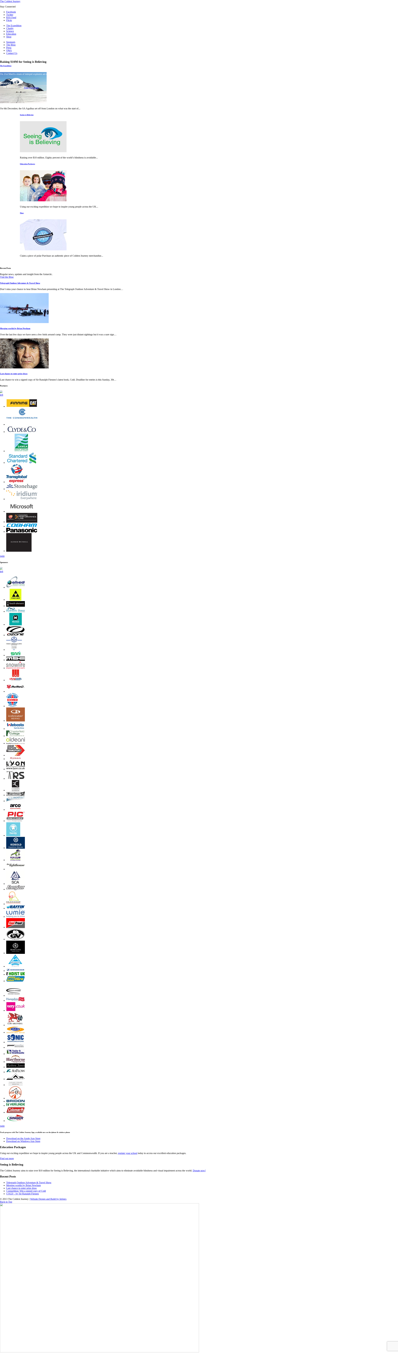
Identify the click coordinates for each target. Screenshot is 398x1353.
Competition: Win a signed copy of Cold (26, 1191)
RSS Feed (11, 17)
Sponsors (10, 42)
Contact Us (11, 53)
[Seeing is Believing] (43, 151)
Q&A (9, 50)
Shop (8, 36)
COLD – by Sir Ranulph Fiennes (22, 1193)
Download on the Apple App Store (23, 1138)
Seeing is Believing (27, 115)
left (1, 395)
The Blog (11, 44)
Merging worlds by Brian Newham (15, 328)
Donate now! (199, 1170)
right (2, 556)
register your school (127, 1153)
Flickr (9, 20)
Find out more (7, 1158)
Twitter (9, 14)
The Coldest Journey (10, 1)
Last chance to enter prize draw (14, 373)
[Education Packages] (43, 200)
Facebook (11, 12)
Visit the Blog (7, 277)
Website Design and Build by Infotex (48, 1199)
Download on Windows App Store (23, 1141)
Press (8, 47)
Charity (10, 28)
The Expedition (13, 25)
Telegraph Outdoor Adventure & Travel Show (20, 283)
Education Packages (27, 164)
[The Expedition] (23, 102)
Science (10, 31)
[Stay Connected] (43, 249)
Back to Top (6, 1201)
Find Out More (31, 87)
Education (11, 34)
